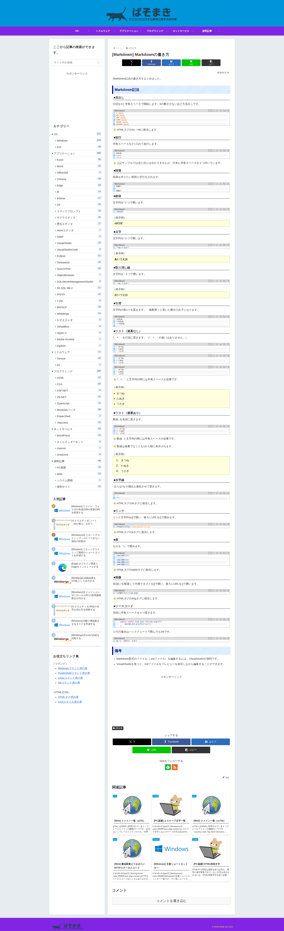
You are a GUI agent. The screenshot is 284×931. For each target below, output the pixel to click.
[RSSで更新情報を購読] (175, 767)
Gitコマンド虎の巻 (69, 682)
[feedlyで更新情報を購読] (168, 767)
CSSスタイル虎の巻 (70, 701)
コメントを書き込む (171, 901)
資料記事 (118, 728)
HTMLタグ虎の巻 (68, 697)
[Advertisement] (171, 700)
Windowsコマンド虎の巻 (72, 668)
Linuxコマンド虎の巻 (70, 677)
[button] (211, 62)
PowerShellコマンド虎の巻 (74, 673)
